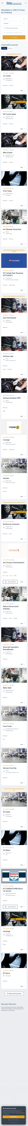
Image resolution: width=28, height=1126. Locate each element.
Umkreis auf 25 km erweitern (14, 993)
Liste (5, 48)
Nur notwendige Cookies (13, 1122)
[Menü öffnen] (2, 3)
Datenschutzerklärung (20, 1112)
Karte (11, 48)
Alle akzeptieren (13, 1116)
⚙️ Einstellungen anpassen (13, 1119)
